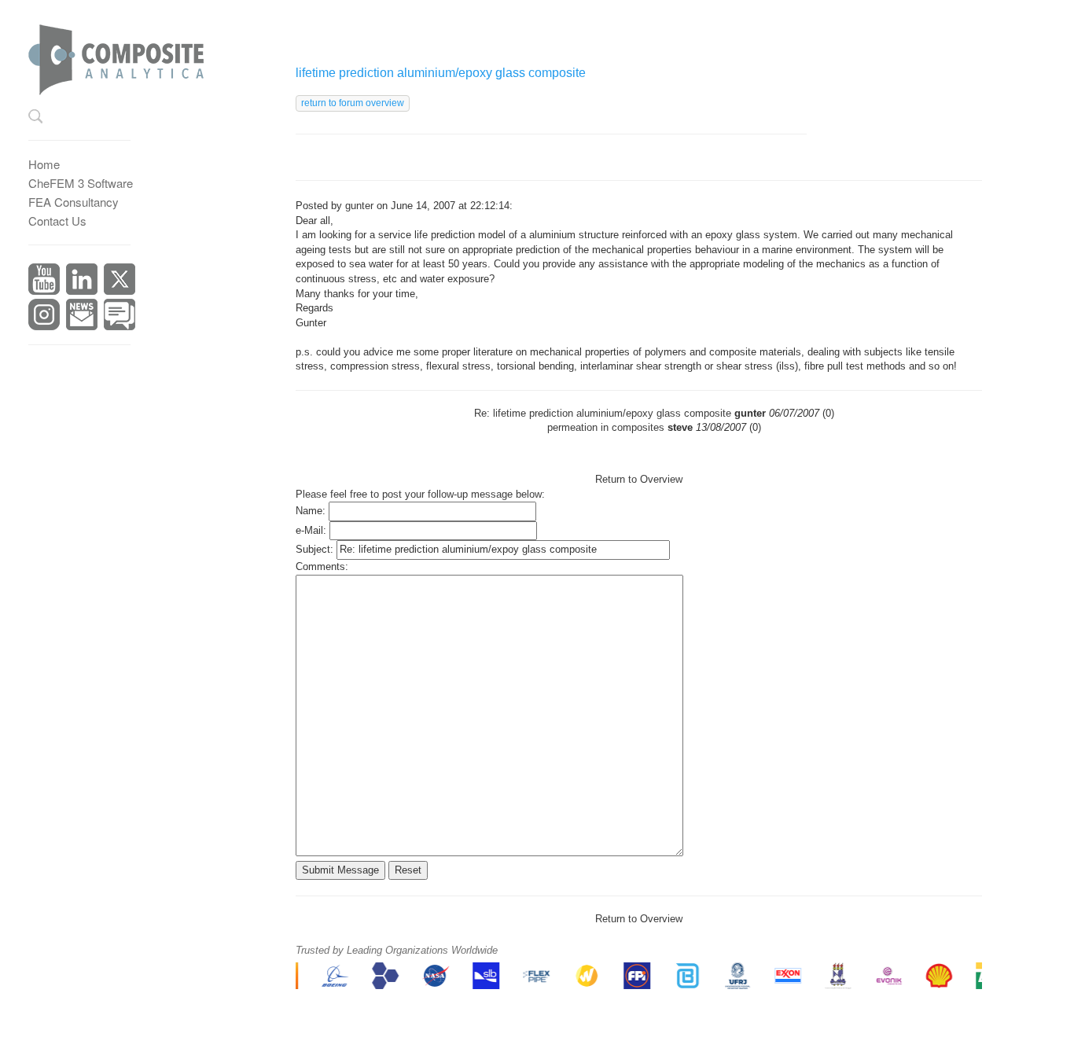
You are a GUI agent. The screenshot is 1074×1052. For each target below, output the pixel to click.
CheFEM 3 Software (80, 183)
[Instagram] (44, 312)
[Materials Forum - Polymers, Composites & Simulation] (119, 312)
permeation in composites (605, 427)
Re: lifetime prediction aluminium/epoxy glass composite (602, 413)
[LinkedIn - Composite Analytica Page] (81, 277)
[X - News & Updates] (119, 277)
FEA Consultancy (73, 201)
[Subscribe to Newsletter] (81, 312)
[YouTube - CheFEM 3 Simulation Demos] (44, 277)
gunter (359, 206)
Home (44, 164)
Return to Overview (638, 479)
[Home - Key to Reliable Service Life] (129, 54)
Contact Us (57, 220)
